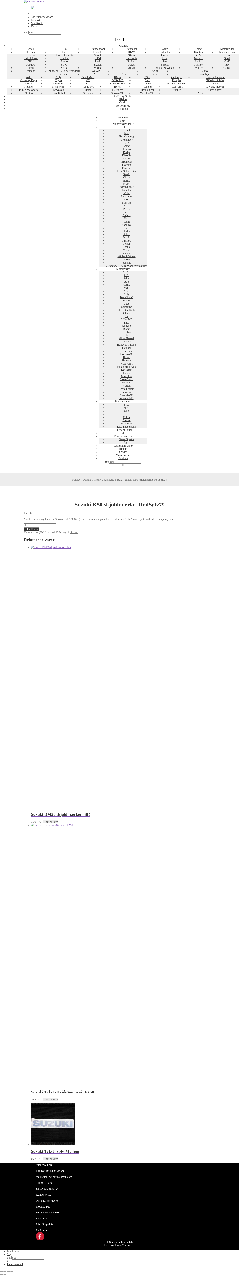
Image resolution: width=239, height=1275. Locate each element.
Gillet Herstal (117, 83)
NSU (31, 61)
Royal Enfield (58, 92)
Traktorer (123, 108)
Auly (58, 77)
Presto (64, 61)
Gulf (227, 61)
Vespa (64, 67)
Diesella (97, 51)
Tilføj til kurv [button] (50, 821)
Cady (165, 48)
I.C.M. (198, 55)
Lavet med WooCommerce (119, 1245)
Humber (147, 86)
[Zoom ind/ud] (1, 1271)
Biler (215, 83)
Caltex (227, 67)
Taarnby (198, 64)
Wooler (198, 67)
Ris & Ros (41, 1218)
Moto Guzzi (147, 89)
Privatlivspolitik (44, 1224)
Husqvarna (177, 86)
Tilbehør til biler (215, 80)
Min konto (13, 1251)
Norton (29, 92)
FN (88, 83)
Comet (198, 48)
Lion (164, 58)
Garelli (97, 55)
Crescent (31, 51)
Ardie (155, 74)
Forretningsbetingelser (48, 1212)
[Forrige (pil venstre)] (1, 1274)
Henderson (58, 86)
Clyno (58, 80)
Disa (147, 80)
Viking (97, 67)
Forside (76, 479)
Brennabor (131, 48)
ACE (125, 70)
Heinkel (28, 86)
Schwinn (88, 92)
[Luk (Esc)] (11, 1271)
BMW (117, 77)
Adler (155, 70)
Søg (26, 32)
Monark (198, 58)
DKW (131, 51)
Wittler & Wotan (165, 67)
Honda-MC (88, 86)
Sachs (198, 61)
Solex (131, 64)
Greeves (147, 83)
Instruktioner (31, 58)
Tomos (30, 67)
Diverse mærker (215, 86)
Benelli (31, 48)
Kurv (34, 26)
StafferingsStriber (123, 96)
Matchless (117, 89)
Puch (98, 61)
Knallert (108, 479)
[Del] (8, 1271)
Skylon (98, 64)
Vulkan (131, 67)
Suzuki (165, 64)
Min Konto (37, 23)
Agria (200, 92)
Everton (198, 51)
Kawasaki (58, 89)
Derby (64, 51)
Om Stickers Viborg (42, 16)
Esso (227, 55)
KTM (98, 58)
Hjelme (123, 99)
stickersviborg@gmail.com (57, 1176)
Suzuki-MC (117, 92)
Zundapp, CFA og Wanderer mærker (64, 72)
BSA (147, 77)
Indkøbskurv (15, 1264)
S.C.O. (64, 64)
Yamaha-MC (147, 92)
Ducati (29, 83)
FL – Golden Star (64, 55)
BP (227, 64)
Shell (227, 58)
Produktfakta (43, 1206)
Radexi (131, 61)
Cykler (123, 102)
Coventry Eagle (28, 80)
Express (30, 55)
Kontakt (35, 20)
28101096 (46, 1182)
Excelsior (58, 83)
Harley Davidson (176, 83)
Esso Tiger (204, 74)
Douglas (176, 80)
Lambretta (131, 58)
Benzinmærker (227, 51)
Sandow (30, 64)
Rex (165, 61)
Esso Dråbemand (215, 77)
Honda (165, 55)
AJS (95, 74)
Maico (88, 89)
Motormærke (123, 105)
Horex (117, 86)
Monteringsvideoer (123, 123)
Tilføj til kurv (31, 529)
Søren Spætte (215, 89)
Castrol (204, 70)
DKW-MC (118, 80)
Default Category (92, 479)
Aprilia (125, 74)
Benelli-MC (87, 77)
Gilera (131, 55)
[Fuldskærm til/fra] (4, 1271)
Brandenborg (97, 48)
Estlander (165, 51)
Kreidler (64, 58)
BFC (64, 48)
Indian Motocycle (28, 89)
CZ (88, 80)
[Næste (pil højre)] (4, 1274)
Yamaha (30, 70)
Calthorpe (176, 77)
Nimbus (176, 89)
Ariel (29, 77)
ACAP (96, 70)
